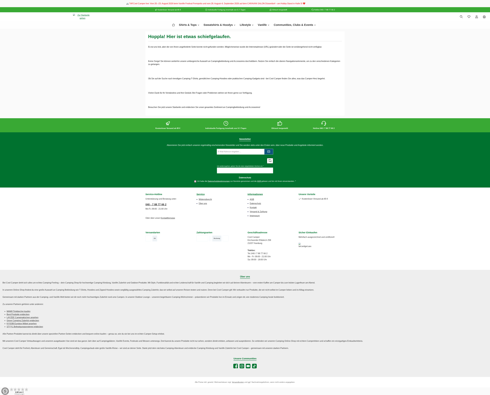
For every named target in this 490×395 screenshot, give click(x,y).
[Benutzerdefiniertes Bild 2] (209, 238)
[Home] (174, 25)
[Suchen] (461, 16)
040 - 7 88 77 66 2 (155, 204)
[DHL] (148, 238)
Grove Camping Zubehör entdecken (23, 320)
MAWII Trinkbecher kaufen (18, 311)
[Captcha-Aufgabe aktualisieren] (270, 160)
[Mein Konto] (476, 16)
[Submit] (268, 152)
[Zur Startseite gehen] (82, 17)
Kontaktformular (168, 218)
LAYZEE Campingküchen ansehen (22, 317)
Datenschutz (255, 203)
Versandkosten (238, 382)
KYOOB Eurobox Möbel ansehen (22, 324)
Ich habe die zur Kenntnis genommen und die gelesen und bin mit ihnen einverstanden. (246, 181)
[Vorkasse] (202, 238)
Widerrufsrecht (205, 199)
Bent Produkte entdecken (18, 314)
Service (201, 194)
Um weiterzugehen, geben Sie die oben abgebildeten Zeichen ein (240, 166)
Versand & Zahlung (258, 212)
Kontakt (253, 207)
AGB (259, 181)
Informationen (255, 194)
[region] (245, 3)
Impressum (255, 216)
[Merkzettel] (469, 16)
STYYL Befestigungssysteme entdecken (25, 327)
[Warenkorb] (484, 16)
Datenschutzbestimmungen (219, 181)
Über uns (203, 203)
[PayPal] (225, 238)
